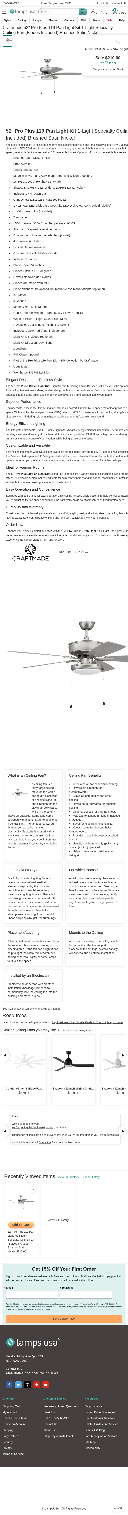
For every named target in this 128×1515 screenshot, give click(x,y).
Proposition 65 (51, 1008)
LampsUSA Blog (94, 1430)
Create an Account (14, 1424)
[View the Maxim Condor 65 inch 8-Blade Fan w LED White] (24, 1061)
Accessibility (92, 1448)
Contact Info (14, 1368)
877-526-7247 (10, 3)
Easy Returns (11, 1436)
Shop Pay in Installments (59, 1436)
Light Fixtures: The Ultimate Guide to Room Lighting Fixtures (87, 1022)
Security (7, 1442)
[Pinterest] (36, 1384)
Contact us (45, 1142)
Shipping (7, 1430)
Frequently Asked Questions (61, 1406)
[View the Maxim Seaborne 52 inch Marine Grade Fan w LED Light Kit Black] (73, 1061)
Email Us (49, 1412)
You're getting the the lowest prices (32, 1127)
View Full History (68, 1177)
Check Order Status (14, 1418)
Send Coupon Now (64, 1318)
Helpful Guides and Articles (101, 1424)
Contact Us (119, 3)
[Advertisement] (64, 1478)
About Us (102, 3)
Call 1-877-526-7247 (56, 1418)
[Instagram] (27, 1384)
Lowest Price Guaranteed (100, 1412)
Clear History (91, 1177)
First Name (67, 1287)
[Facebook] (9, 1384)
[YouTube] (45, 1384)
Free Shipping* (56, 3)
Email (9, 1287)
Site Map (90, 1442)
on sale (44, 1135)
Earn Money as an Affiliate (100, 1436)
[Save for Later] (118, 41)
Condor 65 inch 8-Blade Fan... (24, 1088)
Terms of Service (13, 1454)
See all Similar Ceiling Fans (76, 1030)
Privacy (7, 1448)
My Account (9, 1412)
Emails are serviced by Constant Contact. (35, 1309)
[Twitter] (18, 1384)
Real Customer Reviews (99, 1418)
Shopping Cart (11, 1406)
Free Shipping (107, 62)
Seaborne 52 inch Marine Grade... (73, 1088)
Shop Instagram (94, 1406)
